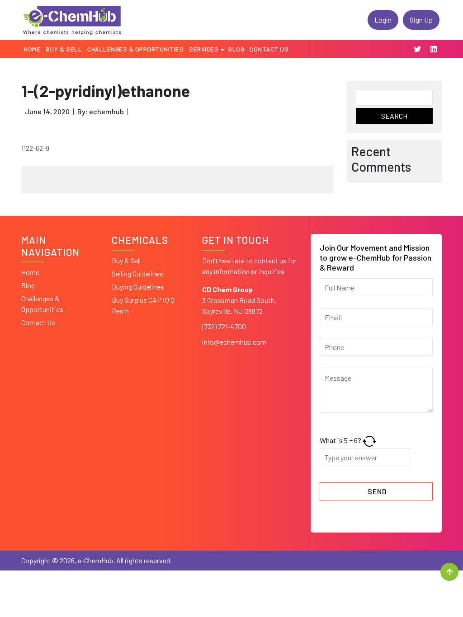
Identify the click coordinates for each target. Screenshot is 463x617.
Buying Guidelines (138, 286)
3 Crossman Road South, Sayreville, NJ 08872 (239, 300)
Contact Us (269, 49)
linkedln (433, 49)
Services (203, 49)
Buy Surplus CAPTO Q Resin (143, 305)
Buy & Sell (64, 49)
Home (32, 49)
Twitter (417, 49)
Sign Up (421, 19)
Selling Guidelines (137, 273)
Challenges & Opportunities (42, 303)
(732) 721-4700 (224, 326)
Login (383, 19)
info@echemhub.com (234, 341)
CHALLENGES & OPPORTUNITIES (135, 49)
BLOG (236, 49)
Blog (28, 285)
